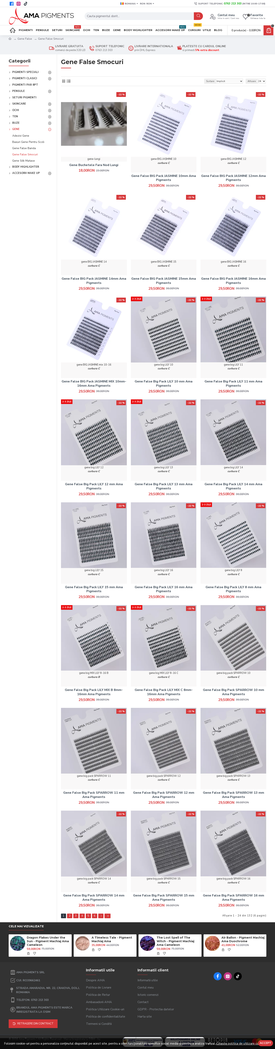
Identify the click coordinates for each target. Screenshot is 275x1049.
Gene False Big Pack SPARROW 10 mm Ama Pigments (233, 692)
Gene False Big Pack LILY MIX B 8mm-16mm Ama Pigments (94, 692)
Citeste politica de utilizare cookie (240, 1043)
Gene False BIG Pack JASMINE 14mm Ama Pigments (94, 281)
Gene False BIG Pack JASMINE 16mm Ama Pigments (233, 281)
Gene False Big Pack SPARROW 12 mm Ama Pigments (163, 795)
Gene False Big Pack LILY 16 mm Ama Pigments (163, 589)
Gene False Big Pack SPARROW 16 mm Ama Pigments (233, 897)
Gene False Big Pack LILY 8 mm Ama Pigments (233, 589)
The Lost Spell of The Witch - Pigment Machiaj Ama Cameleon (175, 941)
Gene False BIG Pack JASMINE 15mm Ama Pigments (163, 281)
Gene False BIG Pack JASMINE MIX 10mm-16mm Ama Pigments (94, 383)
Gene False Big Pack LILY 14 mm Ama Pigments (233, 486)
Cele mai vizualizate (26, 926)
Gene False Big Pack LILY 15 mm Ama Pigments (94, 589)
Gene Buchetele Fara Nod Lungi (93, 165)
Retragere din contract (35, 1023)
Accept (265, 1043)
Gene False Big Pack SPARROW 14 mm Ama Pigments (93, 897)
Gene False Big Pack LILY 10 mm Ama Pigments (163, 383)
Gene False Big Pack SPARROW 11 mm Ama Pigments (93, 795)
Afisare (252, 81)
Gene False (25, 39)
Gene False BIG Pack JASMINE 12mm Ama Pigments (233, 178)
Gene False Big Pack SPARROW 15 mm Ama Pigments (163, 897)
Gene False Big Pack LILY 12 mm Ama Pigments (94, 486)
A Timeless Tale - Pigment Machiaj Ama (112, 939)
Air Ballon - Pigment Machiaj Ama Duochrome (243, 939)
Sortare (210, 81)
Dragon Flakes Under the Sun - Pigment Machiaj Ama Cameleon (48, 941)
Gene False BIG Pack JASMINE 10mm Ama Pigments (163, 178)
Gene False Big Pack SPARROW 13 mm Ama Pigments (233, 795)
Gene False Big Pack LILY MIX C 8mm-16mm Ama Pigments (164, 692)
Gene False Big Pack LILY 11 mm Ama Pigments (233, 383)
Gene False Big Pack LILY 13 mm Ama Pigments (163, 486)
